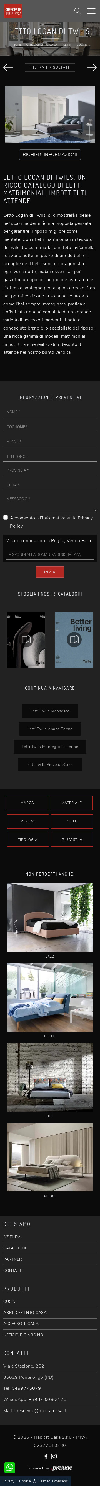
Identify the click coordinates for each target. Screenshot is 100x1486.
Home (17, 45)
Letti (67, 45)
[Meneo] (92, 67)
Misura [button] (28, 821)
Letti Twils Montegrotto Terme (50, 746)
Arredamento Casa (42, 45)
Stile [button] (72, 821)
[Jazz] (50, 917)
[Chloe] (50, 1157)
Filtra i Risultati (50, 67)
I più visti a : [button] (72, 840)
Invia (50, 572)
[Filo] (50, 1077)
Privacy (8, 1481)
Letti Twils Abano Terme (50, 729)
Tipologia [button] (28, 840)
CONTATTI (12, 1270)
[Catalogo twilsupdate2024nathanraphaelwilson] (74, 639)
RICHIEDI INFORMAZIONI (50, 154)
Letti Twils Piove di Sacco (50, 764)
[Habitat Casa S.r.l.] (34, 11)
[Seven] (8, 67)
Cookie (25, 1481)
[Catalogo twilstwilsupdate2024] (26, 639)
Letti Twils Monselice (50, 711)
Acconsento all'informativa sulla (51, 522)
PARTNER (12, 1259)
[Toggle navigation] (91, 11)
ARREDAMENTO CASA (25, 1312)
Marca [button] (27, 803)
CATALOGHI (14, 1248)
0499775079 (26, 1388)
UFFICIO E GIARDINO (23, 1335)
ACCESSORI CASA (21, 1323)
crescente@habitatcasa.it (40, 1411)
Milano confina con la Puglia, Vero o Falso (49, 541)
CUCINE (10, 1301)
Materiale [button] (71, 803)
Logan (82, 45)
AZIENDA (12, 1237)
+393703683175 (48, 1399)
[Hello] (50, 997)
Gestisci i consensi (53, 1481)
